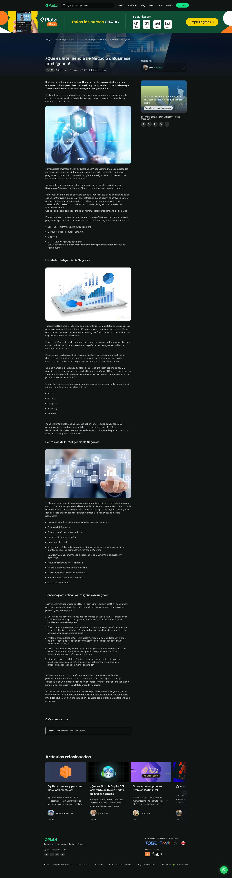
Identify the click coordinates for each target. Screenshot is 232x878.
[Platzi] (51, 5)
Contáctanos (84, 864)
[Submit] (64, 5)
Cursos (120, 5)
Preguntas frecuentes (63, 864)
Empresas (132, 5)
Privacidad (99, 864)
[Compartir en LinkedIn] (155, 124)
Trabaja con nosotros (145, 864)
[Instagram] (57, 854)
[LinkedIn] (62, 854)
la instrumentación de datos (81, 244)
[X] (52, 854)
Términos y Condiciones (120, 864)
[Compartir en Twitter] (149, 124)
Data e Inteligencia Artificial (66, 39)
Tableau (69, 210)
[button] (116, 22)
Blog (143, 5)
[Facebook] (46, 854)
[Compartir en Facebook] (143, 124)
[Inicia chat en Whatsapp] (224, 870)
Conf (159, 5)
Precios (169, 5)
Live (151, 5)
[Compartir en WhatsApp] (161, 124)
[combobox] (87, 5)
